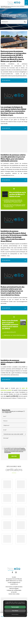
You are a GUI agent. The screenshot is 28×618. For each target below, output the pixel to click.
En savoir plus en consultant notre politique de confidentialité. (14, 451)
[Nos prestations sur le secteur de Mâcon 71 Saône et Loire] (5, 194)
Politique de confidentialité (14, 590)
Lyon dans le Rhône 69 (9, 332)
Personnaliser (15, 614)
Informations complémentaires (14, 586)
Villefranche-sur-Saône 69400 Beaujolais (14, 336)
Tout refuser (15, 610)
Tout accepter (15, 607)
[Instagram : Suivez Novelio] (16, 572)
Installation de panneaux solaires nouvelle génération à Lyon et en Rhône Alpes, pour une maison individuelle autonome (13, 158)
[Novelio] (14, 3)
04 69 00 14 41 (14, 584)
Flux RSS (14, 592)
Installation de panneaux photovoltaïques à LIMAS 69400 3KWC (13, 362)
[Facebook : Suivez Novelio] (12, 572)
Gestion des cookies (14, 594)
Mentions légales (14, 588)
